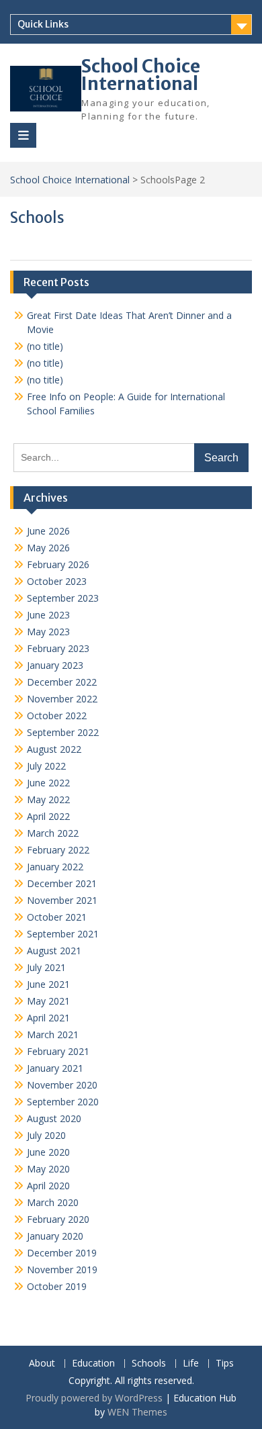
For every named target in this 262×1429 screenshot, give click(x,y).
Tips (225, 1363)
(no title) (45, 346)
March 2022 (53, 833)
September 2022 (63, 732)
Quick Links (43, 24)
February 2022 (58, 849)
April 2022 (48, 816)
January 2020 (55, 1236)
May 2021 (48, 1001)
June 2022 (48, 782)
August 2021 (54, 950)
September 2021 (63, 933)
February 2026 (58, 564)
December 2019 (62, 1252)
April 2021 (48, 1017)
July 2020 (46, 1135)
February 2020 (58, 1219)
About (42, 1363)
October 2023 (57, 581)
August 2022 (54, 749)
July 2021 (46, 967)
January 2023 (55, 665)
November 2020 (62, 1084)
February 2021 (58, 1051)
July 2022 (46, 765)
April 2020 (48, 1185)
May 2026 (48, 547)
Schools (149, 1363)
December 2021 (62, 883)
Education (93, 1363)
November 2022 (62, 698)
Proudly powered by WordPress (94, 1397)
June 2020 (48, 1152)
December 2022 (62, 682)
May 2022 (48, 799)
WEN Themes (137, 1411)
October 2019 (57, 1286)
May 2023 (48, 631)
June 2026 (48, 530)
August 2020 (54, 1118)
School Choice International (140, 75)
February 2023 (58, 648)
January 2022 (55, 866)
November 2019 (62, 1269)
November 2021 (62, 900)
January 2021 (55, 1068)
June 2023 (48, 614)
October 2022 (57, 715)
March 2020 (53, 1202)
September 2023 (63, 598)
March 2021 (53, 1034)
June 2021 (48, 984)
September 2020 (63, 1101)
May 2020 (48, 1168)
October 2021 (57, 917)
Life (191, 1363)
